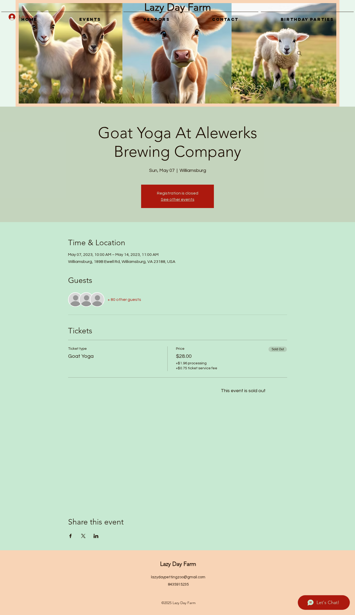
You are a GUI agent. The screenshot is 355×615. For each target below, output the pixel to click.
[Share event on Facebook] (70, 536)
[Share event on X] (83, 536)
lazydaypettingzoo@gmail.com (178, 577)
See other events (177, 199)
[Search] (299, 53)
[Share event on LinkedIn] (96, 536)
